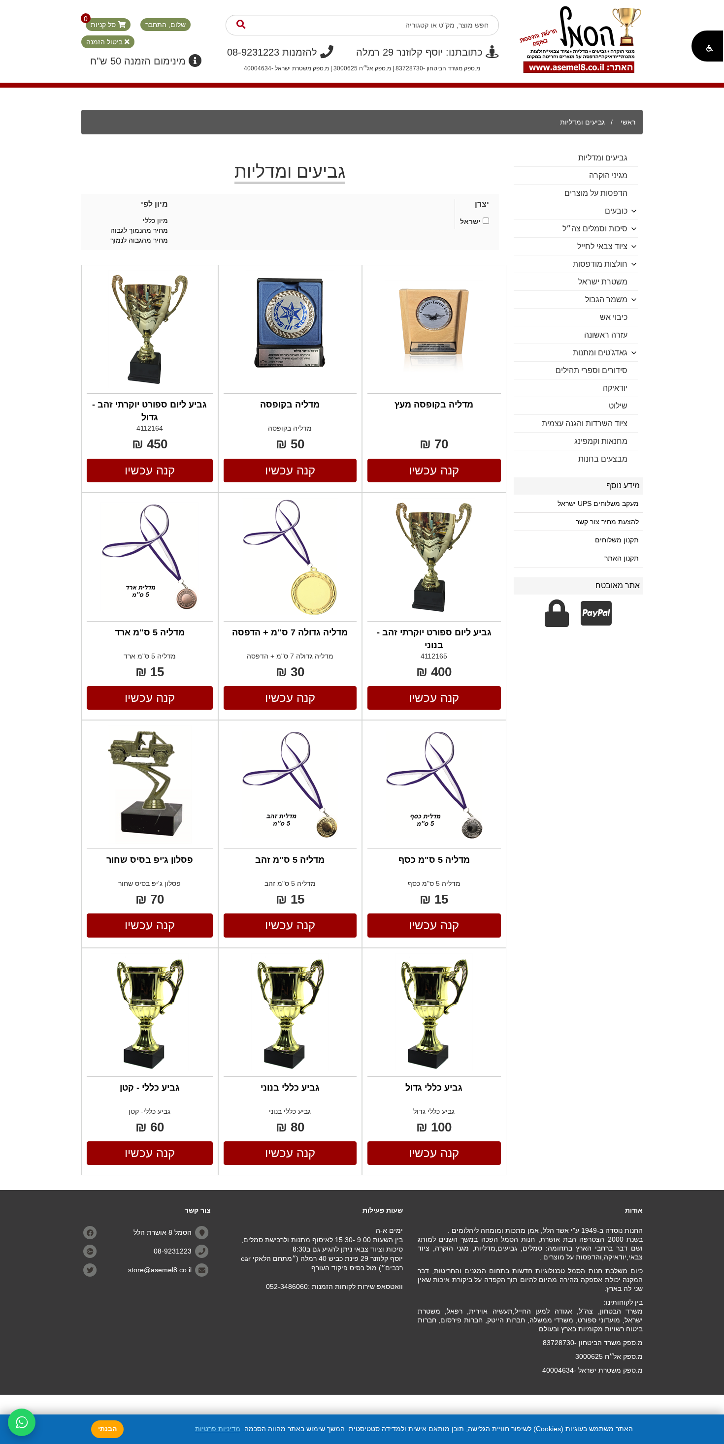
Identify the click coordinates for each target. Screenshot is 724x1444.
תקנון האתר (621, 558)
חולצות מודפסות (600, 264)
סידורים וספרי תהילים (591, 370)
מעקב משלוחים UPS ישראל (598, 503)
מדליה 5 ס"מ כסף (434, 860)
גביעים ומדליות (582, 122)
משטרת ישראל (602, 282)
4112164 (149, 428)
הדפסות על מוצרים (595, 193)
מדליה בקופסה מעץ (434, 404)
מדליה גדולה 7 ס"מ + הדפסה (290, 632)
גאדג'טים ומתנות (600, 352)
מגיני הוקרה (608, 175)
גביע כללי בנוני (290, 1088)
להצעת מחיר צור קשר (607, 522)
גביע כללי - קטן (150, 1088)
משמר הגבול (606, 299)
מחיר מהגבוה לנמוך (139, 240)
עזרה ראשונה (605, 335)
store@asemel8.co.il (160, 1270)
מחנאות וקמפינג (600, 441)
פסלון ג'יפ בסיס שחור (149, 860)
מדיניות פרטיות (217, 1429)
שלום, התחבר (165, 25)
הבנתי (107, 1429)
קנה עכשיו (434, 470)
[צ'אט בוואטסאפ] (21, 1422)
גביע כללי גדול (433, 1088)
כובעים (616, 211)
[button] (707, 46)
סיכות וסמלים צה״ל (594, 228)
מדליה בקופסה (290, 404)
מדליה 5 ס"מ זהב (290, 860)
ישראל (470, 221)
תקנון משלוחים (617, 540)
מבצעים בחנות (602, 459)
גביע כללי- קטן (149, 1111)
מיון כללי (155, 220)
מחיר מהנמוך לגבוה (139, 230)
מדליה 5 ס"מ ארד (150, 632)
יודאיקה (615, 388)
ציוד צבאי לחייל (602, 246)
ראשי (628, 122)
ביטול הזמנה (105, 42)
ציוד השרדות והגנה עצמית (584, 423)
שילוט (618, 406)
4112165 (434, 656)
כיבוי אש (613, 317)
